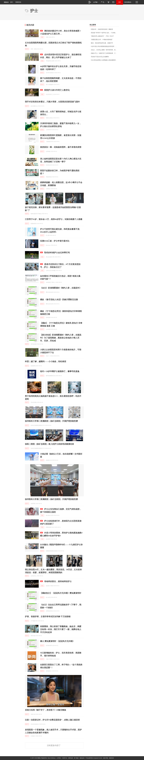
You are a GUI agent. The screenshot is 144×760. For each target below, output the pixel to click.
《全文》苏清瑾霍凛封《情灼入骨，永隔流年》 (60, 288)
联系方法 (64, 758)
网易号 (27, 49)
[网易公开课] (95, 2)
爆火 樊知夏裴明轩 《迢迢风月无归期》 (57, 641)
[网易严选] (102, 2)
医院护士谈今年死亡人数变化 (57, 90)
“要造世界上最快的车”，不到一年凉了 (102, 36)
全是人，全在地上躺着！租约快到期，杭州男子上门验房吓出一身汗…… (105, 50)
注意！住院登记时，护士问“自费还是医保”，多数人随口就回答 (52, 720)
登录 (119, 2)
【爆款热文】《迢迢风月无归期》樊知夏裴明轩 (60, 593)
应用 (11, 2)
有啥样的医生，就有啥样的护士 (58, 581)
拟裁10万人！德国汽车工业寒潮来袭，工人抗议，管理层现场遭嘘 (105, 53)
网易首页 (6, 2)
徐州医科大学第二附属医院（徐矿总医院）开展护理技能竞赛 (51, 421)
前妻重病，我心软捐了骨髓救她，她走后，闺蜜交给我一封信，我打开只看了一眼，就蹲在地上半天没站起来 (60, 629)
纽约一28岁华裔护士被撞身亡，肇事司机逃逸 (59, 371)
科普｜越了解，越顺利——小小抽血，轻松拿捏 (45, 361)
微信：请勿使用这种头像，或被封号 (102, 43)
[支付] (108, 2)
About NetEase (52, 758)
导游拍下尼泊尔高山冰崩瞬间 (100, 56)
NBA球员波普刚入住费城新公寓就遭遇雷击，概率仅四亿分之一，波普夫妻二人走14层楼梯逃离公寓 (105, 60)
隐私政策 (82, 758)
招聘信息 (70, 758)
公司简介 (59, 758)
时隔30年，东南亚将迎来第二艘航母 (102, 29)
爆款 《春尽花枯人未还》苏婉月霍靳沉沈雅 (59, 299)
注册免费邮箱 (127, 2)
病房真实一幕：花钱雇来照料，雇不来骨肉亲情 (60, 147)
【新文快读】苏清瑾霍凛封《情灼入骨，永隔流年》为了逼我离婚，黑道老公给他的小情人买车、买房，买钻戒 (60, 338)
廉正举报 (105, 758)
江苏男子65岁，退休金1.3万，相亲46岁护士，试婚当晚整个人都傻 (53, 219)
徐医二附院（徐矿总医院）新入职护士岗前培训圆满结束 (49, 444)
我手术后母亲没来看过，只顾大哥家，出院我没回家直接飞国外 (52, 102)
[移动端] (89, 2)
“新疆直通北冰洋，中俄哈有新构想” (102, 39)
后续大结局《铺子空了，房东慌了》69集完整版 (45, 710)
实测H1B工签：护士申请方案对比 (54, 241)
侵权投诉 (111, 758)
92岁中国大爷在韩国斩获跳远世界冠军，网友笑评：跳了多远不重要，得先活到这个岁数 (105, 46)
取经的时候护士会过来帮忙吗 (57, 252)
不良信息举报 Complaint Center (94, 758)
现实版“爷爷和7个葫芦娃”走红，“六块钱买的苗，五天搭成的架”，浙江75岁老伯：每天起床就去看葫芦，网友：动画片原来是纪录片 (105, 32)
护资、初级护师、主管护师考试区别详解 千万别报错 (48, 616)
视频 (42, 37)
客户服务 (76, 758)
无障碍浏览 (18, 2)
